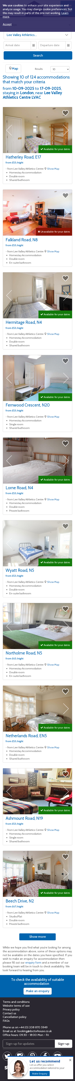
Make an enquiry (37, 991)
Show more (37, 937)
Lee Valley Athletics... (22, 35)
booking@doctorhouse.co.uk (34, 1031)
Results (39, 68)
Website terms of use (16, 1005)
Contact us (9, 1013)
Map (15, 69)
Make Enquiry (39, 1073)
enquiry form (33, 962)
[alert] (40, 1067)
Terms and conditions (16, 1002)
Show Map (53, 168)
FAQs (6, 1020)
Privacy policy (11, 1009)
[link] (40, 1073)
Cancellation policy (14, 1017)
